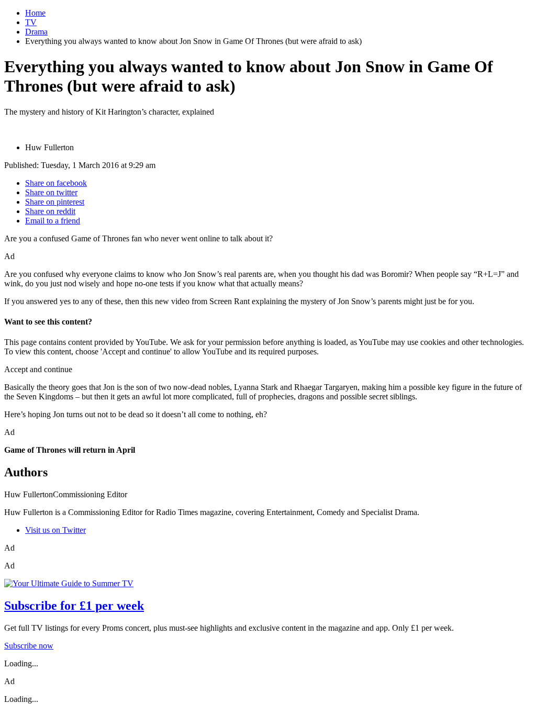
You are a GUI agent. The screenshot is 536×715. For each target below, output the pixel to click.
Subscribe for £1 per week (74, 605)
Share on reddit (50, 211)
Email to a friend (52, 220)
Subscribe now (28, 645)
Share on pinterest (54, 201)
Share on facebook (56, 182)
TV (31, 22)
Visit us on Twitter (55, 530)
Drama (36, 31)
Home (35, 12)
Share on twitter (51, 192)
